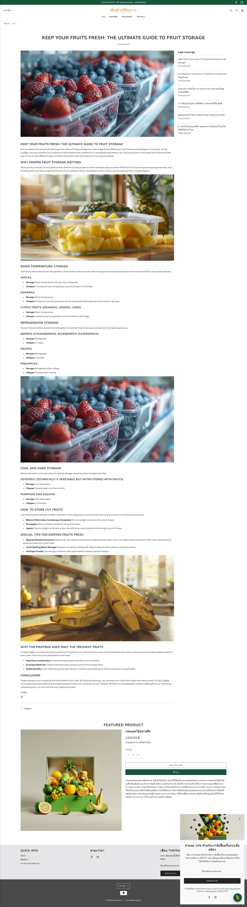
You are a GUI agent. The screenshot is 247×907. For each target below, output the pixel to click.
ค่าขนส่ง (129, 742)
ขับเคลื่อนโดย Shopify (133, 900)
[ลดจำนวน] (128, 755)
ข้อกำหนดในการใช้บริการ (215, 891)
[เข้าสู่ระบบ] (236, 10)
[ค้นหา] (231, 10)
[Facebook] (236, 2)
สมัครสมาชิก (170, 873)
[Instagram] (242, 2)
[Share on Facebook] (22, 697)
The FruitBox (29, 652)
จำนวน (128, 749)
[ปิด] (239, 819)
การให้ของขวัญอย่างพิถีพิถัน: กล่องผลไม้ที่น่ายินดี (200, 103)
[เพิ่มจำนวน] (138, 755)
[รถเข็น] (242, 10)
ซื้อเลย (176, 772)
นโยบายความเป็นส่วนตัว (229, 889)
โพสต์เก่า (28, 708)
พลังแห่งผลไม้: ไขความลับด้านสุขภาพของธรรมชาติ (201, 115)
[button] (237, 897)
